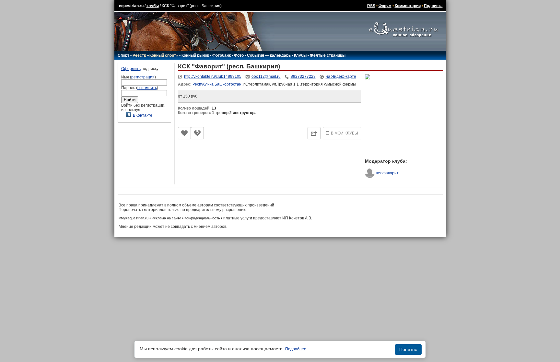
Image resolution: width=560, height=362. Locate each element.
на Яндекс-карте (341, 76)
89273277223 (303, 76)
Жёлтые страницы (327, 55)
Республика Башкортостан (216, 84)
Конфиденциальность (202, 218)
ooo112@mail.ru (266, 76)
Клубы (300, 55)
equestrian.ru (131, 6)
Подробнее (295, 349)
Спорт (123, 55)
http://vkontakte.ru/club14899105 (212, 76)
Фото (239, 55)
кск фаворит (387, 173)
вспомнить (147, 88)
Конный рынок (195, 55)
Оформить (131, 68)
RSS (371, 6)
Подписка (433, 6)
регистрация (143, 77)
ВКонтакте (142, 115)
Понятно (408, 349)
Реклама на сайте (166, 218)
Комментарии (408, 6)
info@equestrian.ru (133, 218)
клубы (152, 6)
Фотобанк (221, 55)
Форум (385, 6)
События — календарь (269, 55)
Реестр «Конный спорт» (155, 55)
